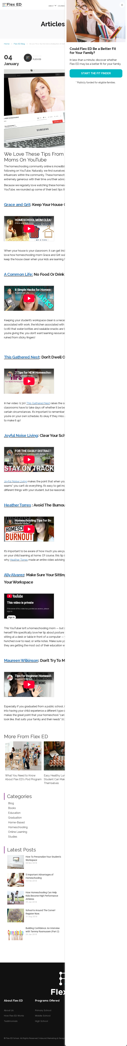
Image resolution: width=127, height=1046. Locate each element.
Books (12, 808)
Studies (12, 836)
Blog (11, 803)
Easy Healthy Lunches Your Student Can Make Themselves (60, 779)
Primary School (43, 1010)
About (51, 6)
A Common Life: (18, 274)
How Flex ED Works (14, 1015)
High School (41, 1021)
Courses (61, 6)
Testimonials (11, 1021)
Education (14, 812)
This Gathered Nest (21, 357)
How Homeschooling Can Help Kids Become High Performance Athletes (42, 895)
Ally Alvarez (14, 574)
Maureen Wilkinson (21, 660)
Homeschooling (18, 827)
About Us (9, 1010)
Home (6, 44)
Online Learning (17, 831)
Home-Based (16, 822)
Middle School (42, 1015)
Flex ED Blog (19, 44)
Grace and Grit (17, 204)
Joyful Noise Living (21, 435)
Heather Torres (17, 505)
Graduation (15, 817)
